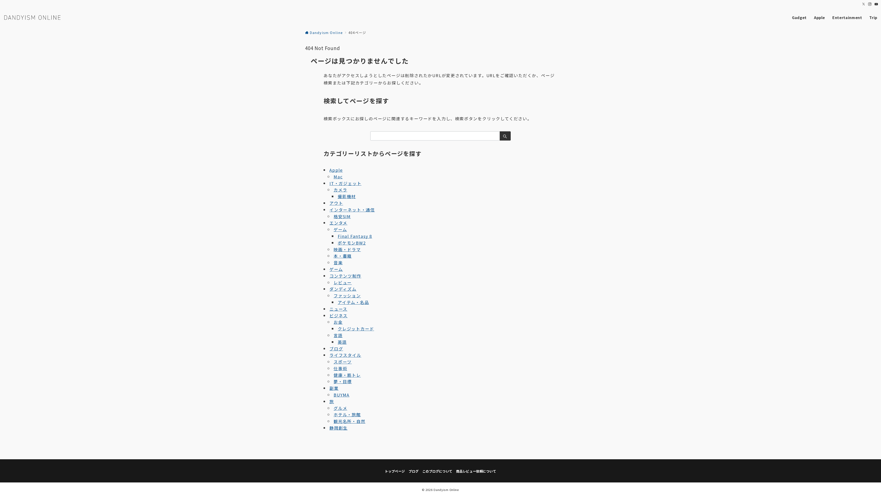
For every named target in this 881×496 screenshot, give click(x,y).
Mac (338, 177)
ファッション (347, 296)
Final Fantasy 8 (355, 236)
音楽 (338, 262)
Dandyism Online (446, 490)
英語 (342, 342)
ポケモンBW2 (352, 243)
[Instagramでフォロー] (870, 4)
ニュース (338, 309)
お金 (338, 322)
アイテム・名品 (353, 302)
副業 (334, 388)
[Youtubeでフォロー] (876, 4)
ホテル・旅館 (347, 414)
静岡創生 (338, 428)
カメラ (340, 190)
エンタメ (338, 223)
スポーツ (343, 362)
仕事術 (340, 368)
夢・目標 (343, 381)
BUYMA (341, 395)
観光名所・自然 (349, 421)
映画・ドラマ (347, 249)
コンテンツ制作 (345, 276)
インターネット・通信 (352, 210)
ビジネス (338, 315)
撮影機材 (347, 196)
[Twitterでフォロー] (864, 4)
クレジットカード (356, 329)
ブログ (336, 349)
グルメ (340, 408)
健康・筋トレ (347, 375)
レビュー (343, 282)
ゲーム (340, 229)
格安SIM (342, 216)
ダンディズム (343, 289)
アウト (336, 203)
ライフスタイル (345, 355)
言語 (338, 335)
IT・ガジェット (345, 183)
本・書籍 (343, 256)
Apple (336, 170)
